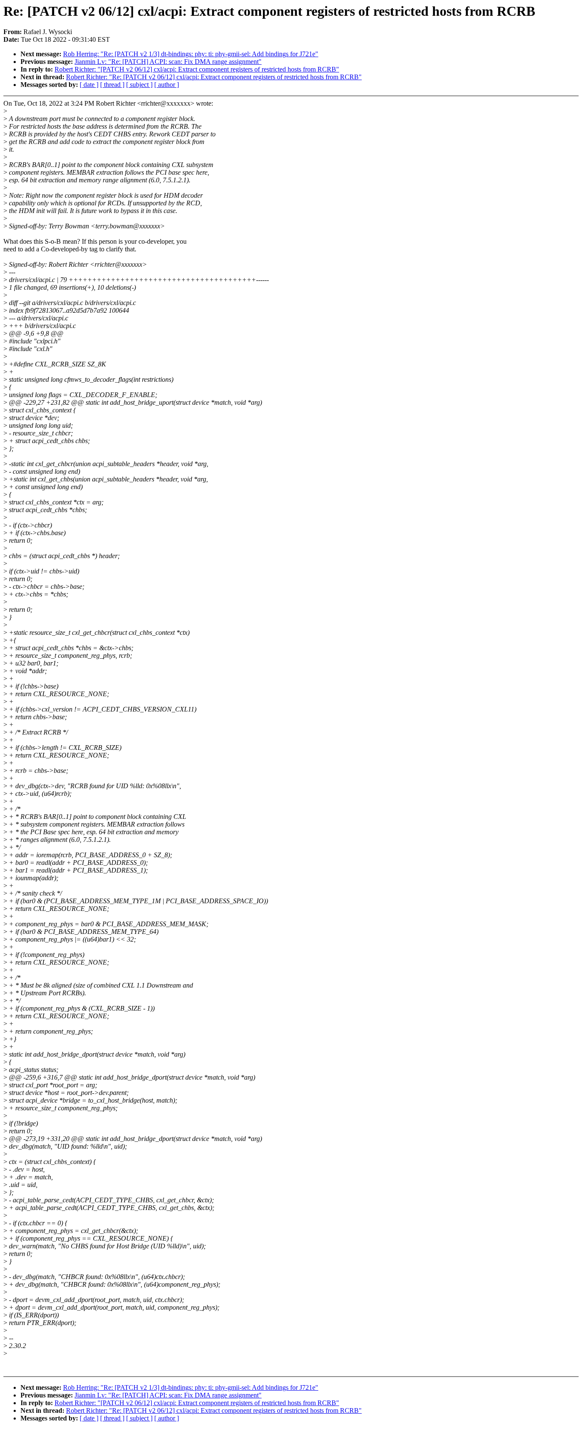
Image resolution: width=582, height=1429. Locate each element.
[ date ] (89, 84)
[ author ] (166, 84)
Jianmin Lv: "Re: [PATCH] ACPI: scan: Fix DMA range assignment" (168, 61)
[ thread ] (112, 84)
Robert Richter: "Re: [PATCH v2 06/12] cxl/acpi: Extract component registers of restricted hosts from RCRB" (214, 77)
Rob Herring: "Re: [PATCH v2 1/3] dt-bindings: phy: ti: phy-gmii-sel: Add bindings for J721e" (190, 54)
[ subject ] (139, 84)
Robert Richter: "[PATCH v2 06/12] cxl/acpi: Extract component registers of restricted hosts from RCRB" (197, 69)
